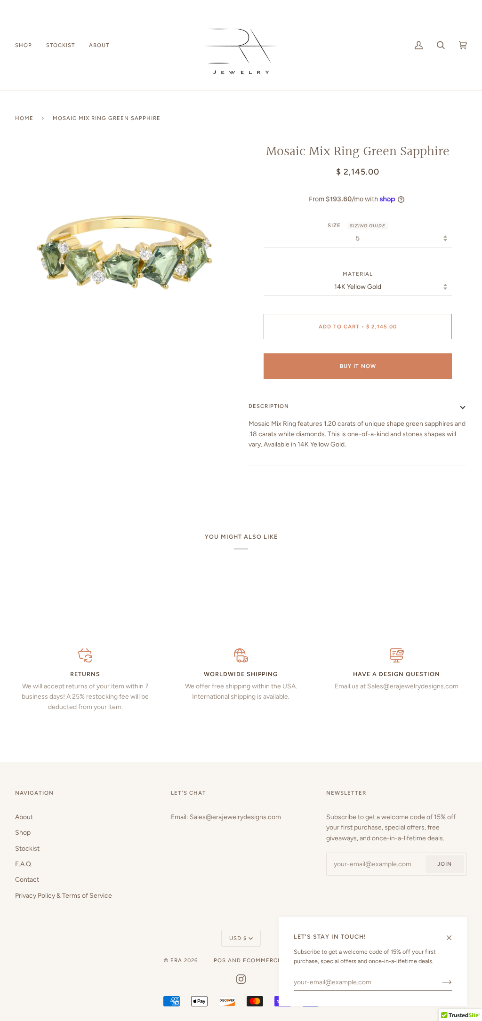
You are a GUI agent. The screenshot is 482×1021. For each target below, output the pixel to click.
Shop (23, 832)
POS (220, 960)
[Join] (439, 981)
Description (269, 406)
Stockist (27, 848)
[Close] (453, 933)
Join (444, 864)
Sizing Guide (368, 225)
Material (358, 274)
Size (357, 225)
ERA (176, 960)
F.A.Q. (23, 864)
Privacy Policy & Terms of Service (63, 895)
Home (24, 118)
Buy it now (358, 366)
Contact (27, 879)
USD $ (238, 938)
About (24, 817)
